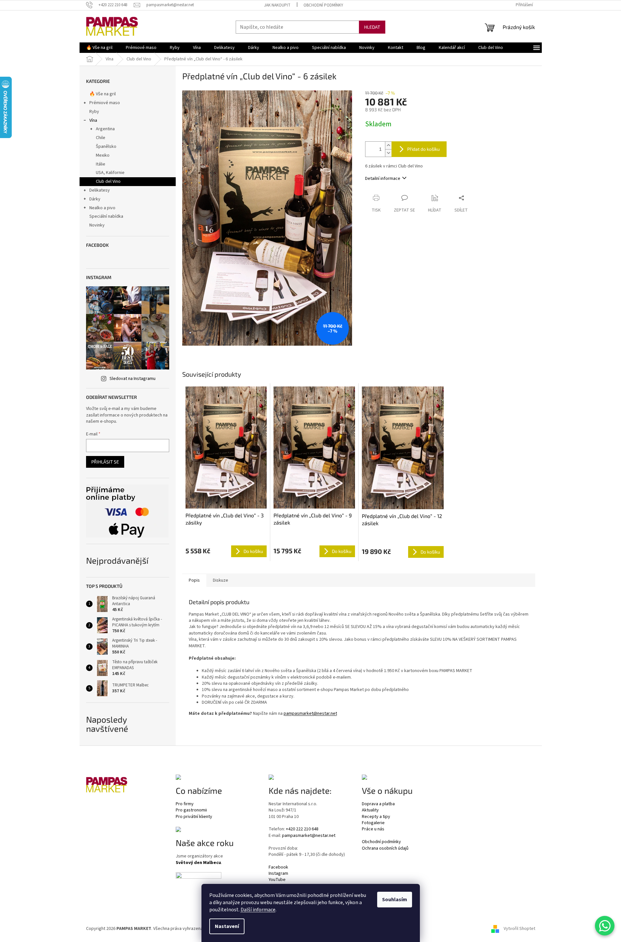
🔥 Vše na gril (102, 94)
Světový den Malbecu (198, 863)
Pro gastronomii (191, 810)
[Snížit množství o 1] (388, 153)
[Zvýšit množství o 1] (388, 145)
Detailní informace (382, 178)
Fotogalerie (373, 823)
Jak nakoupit (277, 5)
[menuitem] (99, 47)
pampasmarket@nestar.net (310, 713)
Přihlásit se (105, 461)
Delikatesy (99, 190)
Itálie (100, 164)
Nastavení (227, 926)
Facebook (278, 867)
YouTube (277, 880)
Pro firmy (185, 804)
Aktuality (370, 810)
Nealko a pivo (102, 208)
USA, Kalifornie (110, 172)
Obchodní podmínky (323, 5)
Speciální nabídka (106, 216)
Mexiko (103, 155)
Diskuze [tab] (220, 580)
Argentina (105, 129)
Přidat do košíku (423, 149)
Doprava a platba (378, 804)
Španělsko (106, 146)
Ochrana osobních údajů (385, 848)
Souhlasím (394, 899)
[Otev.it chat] (604, 925)
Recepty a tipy (376, 817)
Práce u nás (373, 829)
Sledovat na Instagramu (132, 378)
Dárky (94, 199)
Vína (93, 120)
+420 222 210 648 (302, 829)
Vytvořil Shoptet (519, 928)
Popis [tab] (194, 580)
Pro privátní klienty (194, 817)
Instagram (278, 874)
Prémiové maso (104, 103)
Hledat (372, 27)
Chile (100, 137)
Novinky (97, 225)
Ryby (94, 111)
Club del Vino (108, 181)
